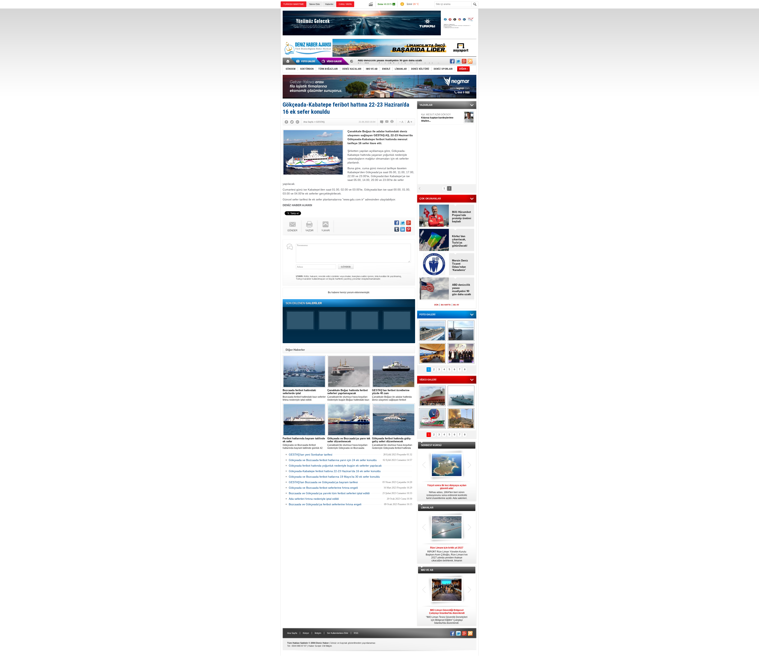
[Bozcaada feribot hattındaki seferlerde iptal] (304, 371)
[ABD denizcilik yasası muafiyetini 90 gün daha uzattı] (434, 288)
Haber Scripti (314, 646)
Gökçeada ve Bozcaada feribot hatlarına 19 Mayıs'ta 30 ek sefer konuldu (334, 476)
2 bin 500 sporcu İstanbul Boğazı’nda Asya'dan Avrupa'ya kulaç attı (399, 61)
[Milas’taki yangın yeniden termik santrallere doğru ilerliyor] (461, 418)
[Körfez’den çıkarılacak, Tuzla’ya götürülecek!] (434, 240)
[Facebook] (286, 122)
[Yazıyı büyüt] (409, 122)
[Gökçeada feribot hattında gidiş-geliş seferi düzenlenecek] (393, 419)
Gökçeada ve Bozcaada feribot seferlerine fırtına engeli (323, 487)
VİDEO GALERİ (427, 379)
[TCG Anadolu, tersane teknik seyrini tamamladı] (461, 396)
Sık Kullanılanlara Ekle (337, 633)
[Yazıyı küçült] (401, 122)
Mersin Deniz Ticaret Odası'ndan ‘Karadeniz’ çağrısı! (460, 265)
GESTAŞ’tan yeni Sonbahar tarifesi (310, 454)
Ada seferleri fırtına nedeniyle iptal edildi (314, 498)
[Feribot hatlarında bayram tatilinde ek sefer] (304, 419)
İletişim (318, 633)
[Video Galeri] (332, 61)
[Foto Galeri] (306, 61)
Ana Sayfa (292, 633)
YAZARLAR (425, 105)
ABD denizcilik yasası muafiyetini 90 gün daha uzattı (461, 289)
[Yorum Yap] (382, 122)
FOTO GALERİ (427, 314)
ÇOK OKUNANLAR (430, 198)
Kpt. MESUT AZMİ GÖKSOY (437, 117)
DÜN (436, 305)
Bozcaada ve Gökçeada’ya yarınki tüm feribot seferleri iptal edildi (329, 493)
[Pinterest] (408, 229)
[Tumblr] (396, 229)
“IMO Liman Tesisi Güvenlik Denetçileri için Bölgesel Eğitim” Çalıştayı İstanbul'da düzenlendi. (446, 616)
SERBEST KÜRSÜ (431, 445)
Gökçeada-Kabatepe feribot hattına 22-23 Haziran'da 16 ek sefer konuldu (335, 471)
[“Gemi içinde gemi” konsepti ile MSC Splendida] (432, 330)
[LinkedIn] (402, 229)
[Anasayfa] (288, 61)
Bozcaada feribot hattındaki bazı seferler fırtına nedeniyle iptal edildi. (304, 395)
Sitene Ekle (314, 4)
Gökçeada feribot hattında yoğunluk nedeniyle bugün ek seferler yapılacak (335, 465)
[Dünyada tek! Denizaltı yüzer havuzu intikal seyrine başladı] (461, 330)
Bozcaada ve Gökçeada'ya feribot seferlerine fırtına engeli (325, 504)
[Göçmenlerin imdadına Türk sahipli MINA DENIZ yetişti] (432, 418)
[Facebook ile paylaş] (452, 61)
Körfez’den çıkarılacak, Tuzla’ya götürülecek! (459, 241)
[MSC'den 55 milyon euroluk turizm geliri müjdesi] (432, 353)
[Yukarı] (325, 226)
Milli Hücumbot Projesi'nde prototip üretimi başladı (461, 216)
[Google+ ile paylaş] (464, 61)
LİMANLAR (427, 507)
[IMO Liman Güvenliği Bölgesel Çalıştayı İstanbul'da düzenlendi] (447, 590)
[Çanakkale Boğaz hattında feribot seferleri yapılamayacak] (348, 371)
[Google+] (297, 122)
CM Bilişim (327, 646)
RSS (356, 633)
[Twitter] (292, 122)
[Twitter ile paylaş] (458, 61)
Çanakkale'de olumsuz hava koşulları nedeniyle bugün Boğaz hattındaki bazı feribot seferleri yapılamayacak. (348, 395)
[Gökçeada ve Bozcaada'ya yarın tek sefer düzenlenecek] (348, 419)
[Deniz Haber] (307, 56)
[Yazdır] (392, 122)
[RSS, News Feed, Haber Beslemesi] (470, 61)
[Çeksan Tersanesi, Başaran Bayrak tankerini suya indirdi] (432, 396)
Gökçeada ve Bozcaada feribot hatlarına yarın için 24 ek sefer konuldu (333, 460)
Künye (306, 633)
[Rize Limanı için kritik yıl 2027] (447, 527)
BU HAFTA (446, 305)
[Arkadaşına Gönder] (387, 122)
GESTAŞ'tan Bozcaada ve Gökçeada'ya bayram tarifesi (323, 482)
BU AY (456, 305)
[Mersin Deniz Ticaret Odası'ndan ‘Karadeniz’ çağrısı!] (434, 264)
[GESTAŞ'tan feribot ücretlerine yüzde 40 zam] (393, 371)
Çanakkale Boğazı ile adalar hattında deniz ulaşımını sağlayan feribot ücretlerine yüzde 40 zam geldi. (392, 395)
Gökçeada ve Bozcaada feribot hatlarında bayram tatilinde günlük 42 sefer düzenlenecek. (304, 443)
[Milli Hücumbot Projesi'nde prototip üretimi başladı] (434, 216)
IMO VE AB (427, 570)
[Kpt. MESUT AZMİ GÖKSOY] (469, 117)
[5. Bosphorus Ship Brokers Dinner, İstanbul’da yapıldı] (461, 353)
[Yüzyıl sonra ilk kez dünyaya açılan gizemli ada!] (447, 465)
